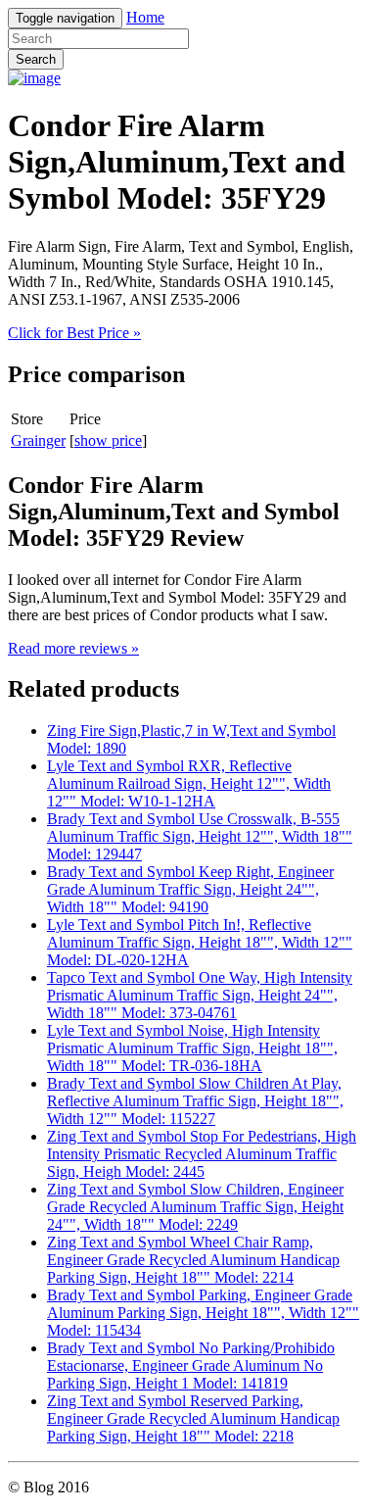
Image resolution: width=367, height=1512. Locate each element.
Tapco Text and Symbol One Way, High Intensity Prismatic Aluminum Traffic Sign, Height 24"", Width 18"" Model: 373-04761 (199, 995)
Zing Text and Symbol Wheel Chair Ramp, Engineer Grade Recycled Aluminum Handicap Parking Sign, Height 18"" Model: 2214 (193, 1260)
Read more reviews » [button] (73, 648)
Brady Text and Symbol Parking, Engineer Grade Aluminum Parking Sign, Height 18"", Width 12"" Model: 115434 (203, 1313)
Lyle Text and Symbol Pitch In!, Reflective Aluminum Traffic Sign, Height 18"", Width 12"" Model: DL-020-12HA (199, 942)
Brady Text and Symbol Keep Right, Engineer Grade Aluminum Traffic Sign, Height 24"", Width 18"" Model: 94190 (190, 889)
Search (36, 59)
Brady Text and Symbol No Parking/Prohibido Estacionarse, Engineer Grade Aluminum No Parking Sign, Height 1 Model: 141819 (191, 1365)
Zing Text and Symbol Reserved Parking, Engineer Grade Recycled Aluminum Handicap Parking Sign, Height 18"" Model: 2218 (193, 1418)
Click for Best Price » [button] (74, 332)
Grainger (38, 440)
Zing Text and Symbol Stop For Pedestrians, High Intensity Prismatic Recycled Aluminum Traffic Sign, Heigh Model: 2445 (201, 1154)
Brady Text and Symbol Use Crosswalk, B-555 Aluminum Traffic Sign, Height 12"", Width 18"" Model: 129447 (199, 836)
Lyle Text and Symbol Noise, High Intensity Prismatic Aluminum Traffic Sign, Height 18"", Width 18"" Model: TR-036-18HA (192, 1048)
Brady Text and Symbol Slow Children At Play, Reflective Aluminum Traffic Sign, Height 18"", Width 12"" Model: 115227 (195, 1101)
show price (108, 440)
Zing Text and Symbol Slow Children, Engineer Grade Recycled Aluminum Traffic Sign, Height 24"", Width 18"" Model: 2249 (195, 1207)
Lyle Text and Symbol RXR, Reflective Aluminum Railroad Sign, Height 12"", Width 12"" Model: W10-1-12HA (189, 783)
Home (145, 17)
